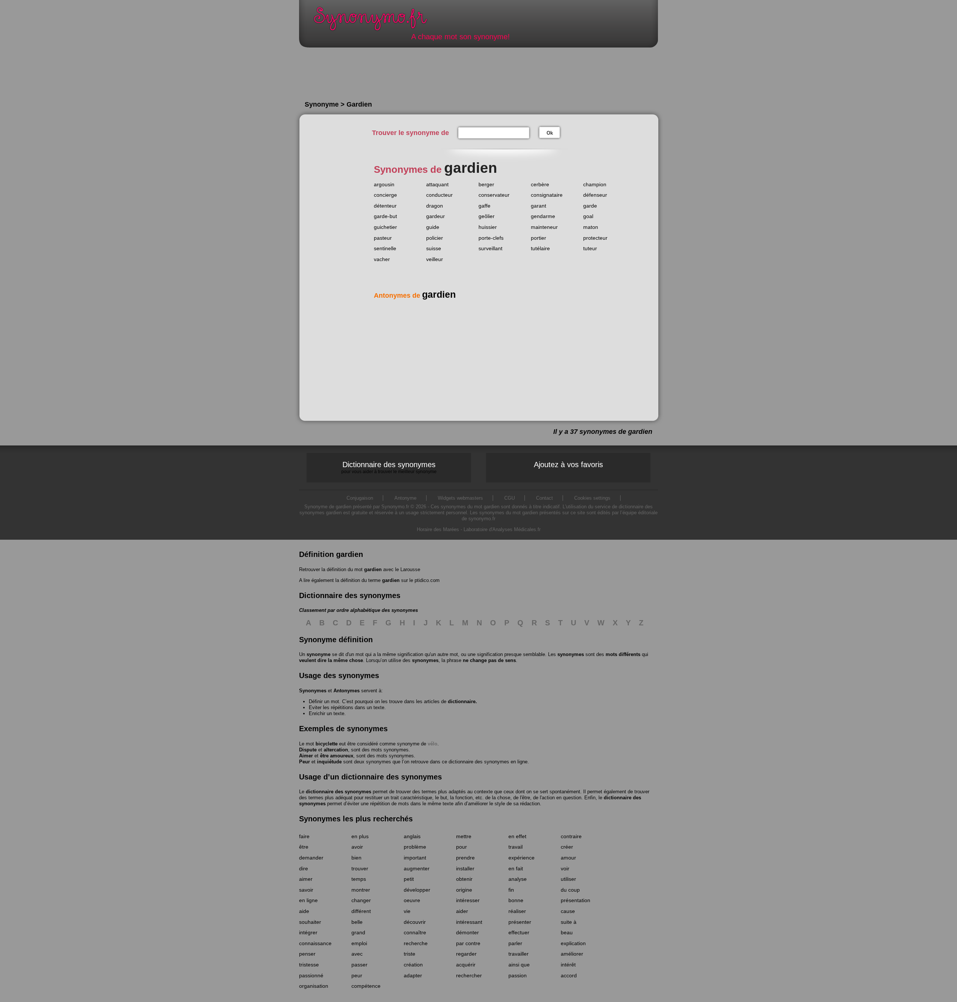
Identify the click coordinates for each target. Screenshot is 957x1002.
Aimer (306, 756)
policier (434, 238)
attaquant (437, 184)
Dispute (308, 750)
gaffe (484, 206)
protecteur (595, 238)
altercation (336, 750)
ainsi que (519, 965)
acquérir (466, 965)
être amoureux (336, 756)
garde (590, 206)
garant (538, 206)
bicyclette (327, 744)
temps (358, 879)
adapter (413, 975)
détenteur (385, 206)
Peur (304, 761)
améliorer (572, 954)
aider (462, 911)
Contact (544, 498)
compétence (366, 986)
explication (573, 943)
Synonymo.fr (375, 21)
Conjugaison (360, 498)
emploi (359, 943)
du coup (570, 890)
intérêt (568, 965)
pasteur (383, 238)
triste (409, 954)
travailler (518, 954)
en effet (517, 836)
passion (517, 975)
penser (307, 954)
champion (594, 184)
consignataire (547, 195)
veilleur (434, 259)
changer (361, 900)
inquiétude (329, 761)
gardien (373, 569)
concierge (385, 195)
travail (515, 847)
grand (358, 932)
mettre (463, 836)
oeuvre (412, 900)
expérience (521, 858)
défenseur (595, 195)
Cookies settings (592, 498)
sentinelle (385, 248)
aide (304, 911)
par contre (468, 943)
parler (515, 943)
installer (465, 868)
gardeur (435, 216)
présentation (575, 900)
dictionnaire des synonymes (338, 791)
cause (568, 911)
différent (361, 911)
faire (304, 836)
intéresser (468, 900)
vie (407, 911)
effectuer (518, 932)
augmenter (417, 868)
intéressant (469, 922)
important (415, 858)
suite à (568, 922)
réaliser (517, 911)
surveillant (490, 248)
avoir (357, 847)
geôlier (486, 216)
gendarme (543, 216)
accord (569, 975)
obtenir (464, 879)
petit (409, 879)
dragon (434, 206)
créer (567, 847)
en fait (515, 868)
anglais (412, 836)
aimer (306, 879)
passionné (311, 975)
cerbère (540, 184)
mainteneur (544, 227)
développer (417, 890)
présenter (519, 922)
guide (432, 227)
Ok (550, 133)
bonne (515, 900)
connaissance (315, 943)
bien (356, 858)
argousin (384, 184)
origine (464, 890)
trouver (359, 868)
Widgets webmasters (460, 498)
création (413, 965)
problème (415, 847)
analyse (517, 879)
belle (357, 922)
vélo (432, 744)
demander (311, 858)
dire (303, 868)
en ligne (308, 900)
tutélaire (540, 248)
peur (356, 975)
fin (511, 890)
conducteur (439, 195)
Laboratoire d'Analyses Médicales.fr (502, 529)
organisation (313, 986)
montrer (360, 890)
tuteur (590, 248)
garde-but (385, 216)
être (303, 847)
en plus (360, 836)
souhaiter (310, 922)
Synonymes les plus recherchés (356, 819)
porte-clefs (491, 238)
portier (538, 238)
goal (588, 216)
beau (567, 932)
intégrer (308, 932)
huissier (487, 227)
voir (565, 868)
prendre (465, 858)
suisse (433, 248)
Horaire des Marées (438, 529)
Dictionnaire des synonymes (389, 467)
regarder (466, 954)
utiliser (568, 879)
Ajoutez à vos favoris (568, 464)
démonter (467, 932)
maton (590, 227)
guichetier (385, 227)
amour (568, 858)
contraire (571, 836)
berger (486, 184)
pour (461, 847)
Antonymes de (415, 295)
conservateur (494, 195)
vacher (382, 259)
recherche (416, 943)
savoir (306, 890)
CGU (509, 498)
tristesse (309, 965)
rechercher (469, 975)
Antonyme (405, 498)
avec (357, 954)
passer (359, 965)
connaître (415, 932)
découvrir (415, 922)
